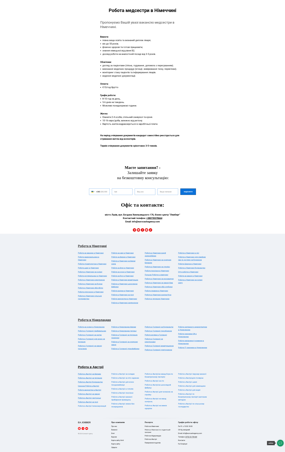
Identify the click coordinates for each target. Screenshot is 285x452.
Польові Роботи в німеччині (156, 275)
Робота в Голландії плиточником (158, 350)
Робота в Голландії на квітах (90, 335)
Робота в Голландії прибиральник (92, 331)
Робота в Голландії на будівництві (159, 327)
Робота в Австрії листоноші (89, 398)
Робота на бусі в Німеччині (122, 276)
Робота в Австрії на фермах (89, 374)
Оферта (114, 447)
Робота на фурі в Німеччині (122, 268)
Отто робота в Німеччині (188, 272)
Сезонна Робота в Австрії (88, 386)
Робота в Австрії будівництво (90, 382)
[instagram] (146, 230)
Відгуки (114, 437)
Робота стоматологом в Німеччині (92, 264)
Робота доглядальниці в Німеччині (92, 276)
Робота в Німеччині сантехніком (124, 303)
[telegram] (134, 230)
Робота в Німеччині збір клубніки (158, 287)
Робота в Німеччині (92, 246)
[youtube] (138, 230)
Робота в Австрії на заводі (89, 394)
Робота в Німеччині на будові (90, 284)
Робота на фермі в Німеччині (123, 257)
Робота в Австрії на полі (88, 402)
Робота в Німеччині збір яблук (90, 288)
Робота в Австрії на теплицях (90, 378)
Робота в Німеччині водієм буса (158, 295)
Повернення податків (153, 443)
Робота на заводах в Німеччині (91, 253)
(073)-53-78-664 (191, 437)
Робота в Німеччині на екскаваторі (159, 279)
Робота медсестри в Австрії (89, 390)
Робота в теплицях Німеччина (157, 299)
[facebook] (142, 230)
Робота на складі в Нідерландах (91, 327)
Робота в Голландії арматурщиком (159, 346)
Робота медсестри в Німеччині (124, 299)
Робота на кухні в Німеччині (122, 272)
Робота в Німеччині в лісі (188, 253)
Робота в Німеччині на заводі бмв (159, 283)
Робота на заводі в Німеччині (190, 276)
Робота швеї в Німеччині (88, 268)
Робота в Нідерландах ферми (123, 327)
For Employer (182, 444)
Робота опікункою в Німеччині (90, 292)
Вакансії (114, 430)
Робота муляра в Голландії (156, 335)
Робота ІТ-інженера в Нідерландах (192, 348)
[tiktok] (150, 230)
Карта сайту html (117, 440)
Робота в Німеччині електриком (91, 280)
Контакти (181, 440)
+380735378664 (154, 218)
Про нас (114, 426)
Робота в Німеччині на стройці (157, 267)
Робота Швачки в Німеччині (189, 264)
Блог (113, 433)
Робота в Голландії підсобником (158, 331)
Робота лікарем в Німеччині (156, 291)
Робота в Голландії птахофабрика (125, 349)
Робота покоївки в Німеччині (157, 271)
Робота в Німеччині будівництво (191, 268)
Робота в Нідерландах (94, 320)
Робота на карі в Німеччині (122, 253)
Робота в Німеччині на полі (122, 295)
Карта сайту (115, 444)
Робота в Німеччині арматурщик (124, 280)
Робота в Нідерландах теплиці (123, 331)
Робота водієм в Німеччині (122, 291)
